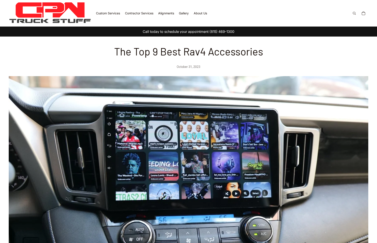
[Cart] (363, 13)
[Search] (354, 13)
